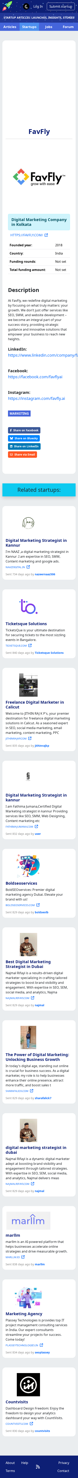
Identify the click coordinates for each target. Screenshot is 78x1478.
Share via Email (24, 454)
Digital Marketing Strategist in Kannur (36, 543)
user (38, 834)
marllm (13, 1235)
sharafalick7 (43, 1098)
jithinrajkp (42, 746)
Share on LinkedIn (26, 446)
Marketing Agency (24, 1313)
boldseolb (41, 912)
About (10, 1463)
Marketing (19, 413)
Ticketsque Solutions (26, 623)
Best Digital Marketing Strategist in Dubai (28, 964)
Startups (29, 26)
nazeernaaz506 (45, 574)
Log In (38, 6)
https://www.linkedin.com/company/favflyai (39, 355)
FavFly (39, 131)
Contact (63, 1471)
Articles (9, 26)
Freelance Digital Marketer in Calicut (35, 704)
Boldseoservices (21, 883)
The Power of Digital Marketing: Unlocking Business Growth (37, 1057)
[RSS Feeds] (38, 1467)
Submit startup (60, 6)
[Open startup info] (27, 522)
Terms (10, 1471)
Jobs (48, 26)
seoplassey (42, 1352)
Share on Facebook (25, 430)
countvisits (42, 1431)
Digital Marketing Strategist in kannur (36, 797)
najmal (39, 1005)
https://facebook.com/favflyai (35, 376)
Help (24, 1463)
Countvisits (17, 1402)
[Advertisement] (39, 86)
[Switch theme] (26, 6)
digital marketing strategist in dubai (36, 1150)
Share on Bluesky (26, 438)
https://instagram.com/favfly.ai (36, 398)
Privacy (63, 1463)
